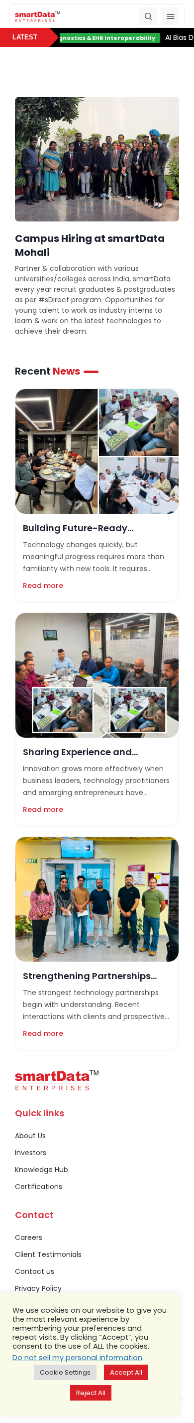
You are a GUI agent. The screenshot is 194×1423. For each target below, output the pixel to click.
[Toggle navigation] (170, 16)
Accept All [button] (126, 1372)
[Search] (148, 16)
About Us (30, 1136)
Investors (30, 1153)
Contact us (34, 1271)
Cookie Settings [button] (65, 1372)
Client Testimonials (48, 1254)
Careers (28, 1237)
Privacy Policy (38, 1288)
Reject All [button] (90, 1393)
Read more (43, 586)
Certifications (38, 1187)
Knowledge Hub (41, 1170)
